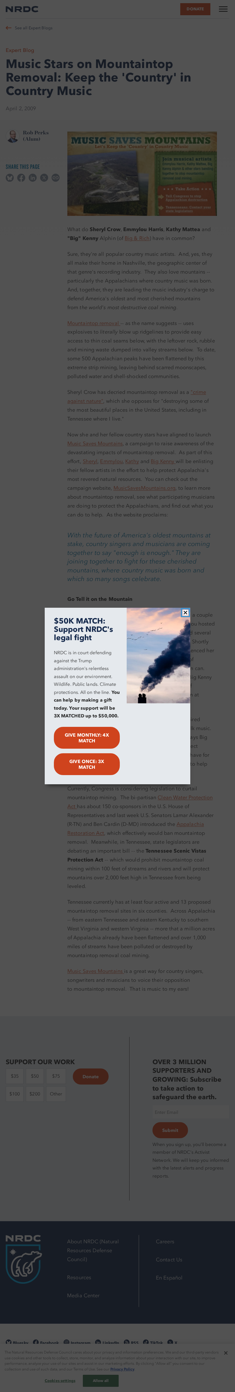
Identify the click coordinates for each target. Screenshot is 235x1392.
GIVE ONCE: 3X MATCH (86, 764)
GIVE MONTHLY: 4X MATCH (87, 738)
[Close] (185, 612)
